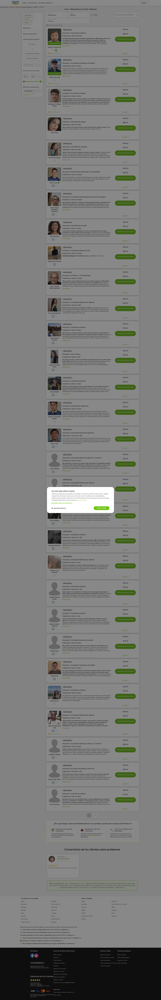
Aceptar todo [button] (101, 508)
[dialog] (80, 500)
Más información (82, 500)
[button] (80, 503)
